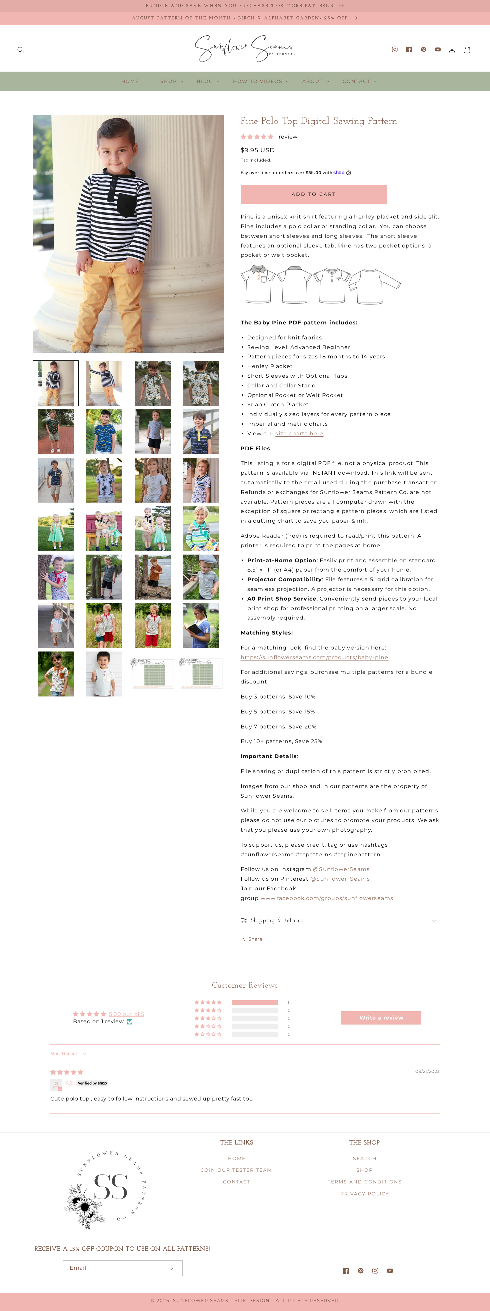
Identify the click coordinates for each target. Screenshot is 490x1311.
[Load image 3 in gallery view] (152, 383)
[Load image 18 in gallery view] (104, 577)
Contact (237, 1182)
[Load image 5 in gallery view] (55, 431)
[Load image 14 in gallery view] (104, 528)
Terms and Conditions (365, 1182)
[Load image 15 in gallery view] (152, 528)
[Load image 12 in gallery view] (201, 480)
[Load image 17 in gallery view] (55, 577)
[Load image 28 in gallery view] (201, 674)
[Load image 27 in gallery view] (152, 674)
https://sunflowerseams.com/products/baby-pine (315, 657)
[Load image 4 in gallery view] (201, 383)
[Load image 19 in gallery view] (152, 577)
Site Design (252, 1300)
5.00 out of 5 (126, 1014)
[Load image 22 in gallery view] (104, 625)
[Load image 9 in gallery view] (55, 480)
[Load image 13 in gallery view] (55, 528)
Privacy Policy (364, 1194)
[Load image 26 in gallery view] (104, 674)
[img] (66, 1072)
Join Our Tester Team (236, 1170)
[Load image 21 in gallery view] (55, 625)
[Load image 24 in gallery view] (201, 625)
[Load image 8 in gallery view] (201, 431)
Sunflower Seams (201, 1300)
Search (365, 1158)
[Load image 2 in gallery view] (104, 383)
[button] (20, 50)
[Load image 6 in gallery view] (104, 431)
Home (237, 1158)
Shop (364, 1170)
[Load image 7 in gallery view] (152, 431)
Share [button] (255, 939)
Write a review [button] (381, 1018)
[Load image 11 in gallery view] (152, 480)
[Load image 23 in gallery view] (152, 625)
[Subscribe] (170, 1268)
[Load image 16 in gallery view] (201, 528)
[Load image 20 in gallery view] (201, 577)
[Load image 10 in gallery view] (104, 480)
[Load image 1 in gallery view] (55, 383)
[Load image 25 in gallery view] (55, 674)
